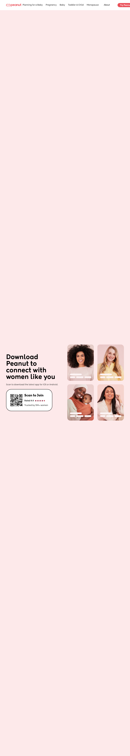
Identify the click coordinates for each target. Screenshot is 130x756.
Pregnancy (51, 5)
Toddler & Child (76, 5)
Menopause (93, 5)
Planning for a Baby (33, 5)
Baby (62, 5)
